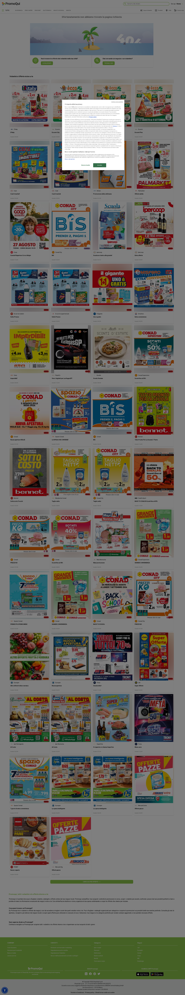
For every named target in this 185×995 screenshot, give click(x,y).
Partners (115, 126)
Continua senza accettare (117, 102)
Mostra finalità (85, 165)
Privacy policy (93, 117)
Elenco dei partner (70, 159)
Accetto (99, 165)
